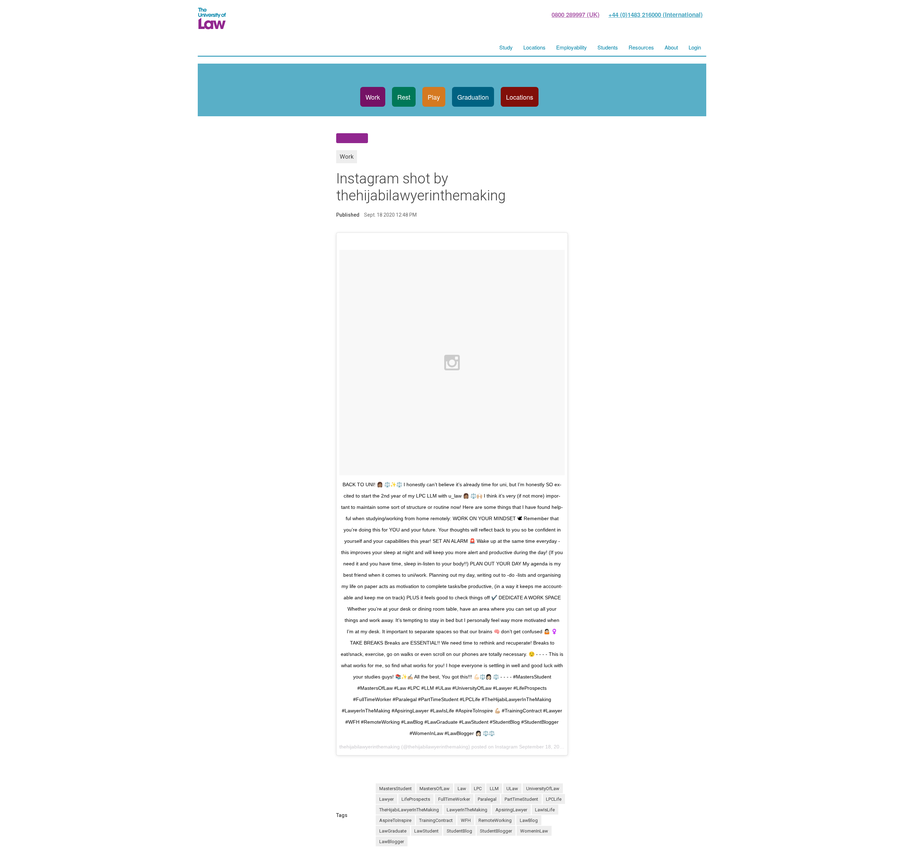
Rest (403, 96)
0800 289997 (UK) (576, 14)
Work (372, 96)
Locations (519, 96)
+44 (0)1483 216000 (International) (655, 14)
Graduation (473, 96)
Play (434, 96)
